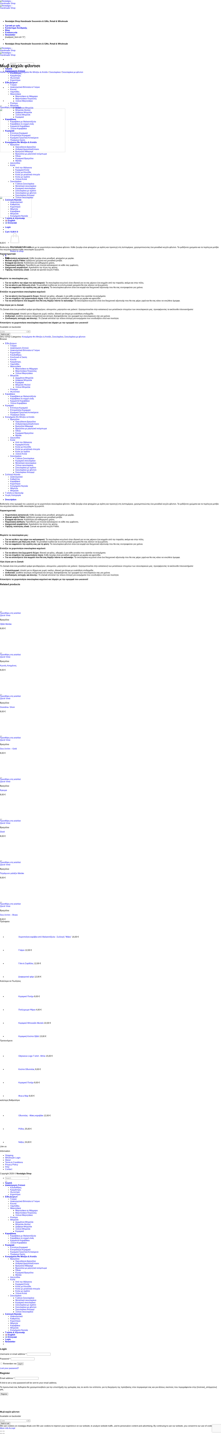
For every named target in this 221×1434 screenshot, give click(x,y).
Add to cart (5, 334)
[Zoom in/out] (4, 1431)
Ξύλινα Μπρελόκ (22, 387)
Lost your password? (9, 1368)
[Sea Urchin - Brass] (31, 899)
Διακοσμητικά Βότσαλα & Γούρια (25, 87)
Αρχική (8, 69)
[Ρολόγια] (11, 101)
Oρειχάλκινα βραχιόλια (25, 422)
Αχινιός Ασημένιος (8, 666)
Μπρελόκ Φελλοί (22, 385)
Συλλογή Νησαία (12, 474)
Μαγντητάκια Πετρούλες (26, 99)
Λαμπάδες (15, 364)
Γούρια (13, 346)
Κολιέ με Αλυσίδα (23, 447)
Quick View (5, 615)
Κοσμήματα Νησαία (19, 486)
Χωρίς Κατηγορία (13, 495)
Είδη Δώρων (11, 343)
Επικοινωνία (11, 32)
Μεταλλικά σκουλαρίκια (25, 463)
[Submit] (6, 1181)
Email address (7, 1378)
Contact (8, 1169)
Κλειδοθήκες (16, 355)
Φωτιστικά (15, 392)
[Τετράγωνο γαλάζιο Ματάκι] (31, 858)
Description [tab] (10, 499)
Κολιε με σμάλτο (22, 451)
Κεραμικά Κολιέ (22, 445)
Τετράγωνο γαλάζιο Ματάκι (12, 873)
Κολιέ (12, 440)
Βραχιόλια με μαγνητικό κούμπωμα (31, 428)
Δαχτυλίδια (15, 438)
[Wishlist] (1, 105)
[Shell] (31, 816)
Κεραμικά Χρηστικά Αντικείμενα (24, 412)
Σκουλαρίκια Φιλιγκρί (24, 472)
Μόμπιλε (14, 488)
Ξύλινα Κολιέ (21, 454)
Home (2, 72)
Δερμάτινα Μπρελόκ (24, 108)
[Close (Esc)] (1, 1431)
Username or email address (13, 1354)
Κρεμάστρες (15, 362)
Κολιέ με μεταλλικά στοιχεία (27, 449)
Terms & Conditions (14, 1162)
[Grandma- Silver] (31, 691)
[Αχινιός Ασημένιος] (31, 650)
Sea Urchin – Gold (8, 749)
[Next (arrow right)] (4, 1433)
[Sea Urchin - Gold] (31, 733)
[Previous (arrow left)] (1, 1433)
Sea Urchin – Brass (9, 915)
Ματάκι (18, 435)
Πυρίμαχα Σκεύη (17, 415)
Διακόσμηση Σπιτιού (19, 348)
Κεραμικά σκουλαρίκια (25, 461)
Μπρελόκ (14, 105)
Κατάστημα (12, 72)
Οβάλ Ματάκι (6, 624)
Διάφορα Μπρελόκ (23, 380)
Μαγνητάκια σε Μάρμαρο (26, 96)
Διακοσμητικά (16, 477)
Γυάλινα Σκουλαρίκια (24, 458)
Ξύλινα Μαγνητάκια (24, 101)
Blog (7, 30)
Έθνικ (18, 431)
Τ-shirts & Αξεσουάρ (14, 493)
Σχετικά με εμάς (12, 26)
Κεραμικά (19, 382)
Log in (20, 1364)
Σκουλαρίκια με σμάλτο (25, 468)
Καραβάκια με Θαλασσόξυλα (23, 396)
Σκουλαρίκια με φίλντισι (72, 72)
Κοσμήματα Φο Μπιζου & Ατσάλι (33, 72)
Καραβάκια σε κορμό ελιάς (22, 399)
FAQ (7, 1167)
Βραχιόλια (14, 419)
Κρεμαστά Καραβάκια (20, 401)
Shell (2, 832)
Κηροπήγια (15, 353)
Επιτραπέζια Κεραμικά (20, 410)
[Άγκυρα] (31, 775)
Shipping (9, 1155)
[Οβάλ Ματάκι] (31, 608)
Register (4, 1394)
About (7, 1160)
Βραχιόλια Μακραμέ (24, 426)
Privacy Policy (11, 1165)
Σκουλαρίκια (54, 72)
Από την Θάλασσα (23, 442)
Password (5, 1359)
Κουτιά (13, 359)
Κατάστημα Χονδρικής (16, 28)
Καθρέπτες (15, 479)
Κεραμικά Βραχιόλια (24, 433)
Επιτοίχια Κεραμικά (19, 408)
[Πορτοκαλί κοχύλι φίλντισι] (11, 87)
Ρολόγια (14, 103)
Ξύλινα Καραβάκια (18, 403)
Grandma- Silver (7, 707)
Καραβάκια (10, 394)
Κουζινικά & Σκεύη (18, 357)
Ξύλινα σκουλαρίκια (24, 465)
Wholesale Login (12, 1158)
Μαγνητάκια (15, 366)
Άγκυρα (3, 790)
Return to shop (17, 251)
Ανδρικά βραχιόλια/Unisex (27, 424)
